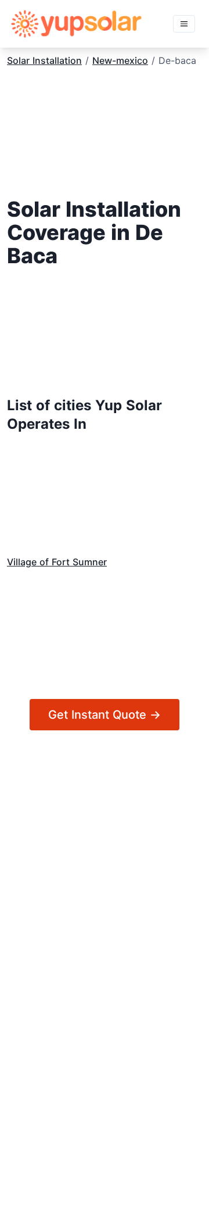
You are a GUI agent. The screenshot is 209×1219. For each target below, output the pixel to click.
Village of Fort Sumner (57, 562)
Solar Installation (44, 60)
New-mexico (120, 60)
